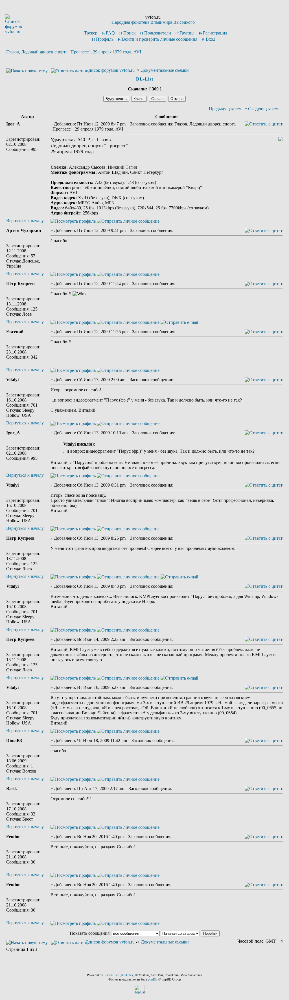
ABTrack (127, 975)
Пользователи (157, 33)
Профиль (104, 39)
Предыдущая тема (226, 108)
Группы (186, 33)
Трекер (90, 33)
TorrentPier (111, 975)
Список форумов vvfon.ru (110, 70)
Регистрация (215, 33)
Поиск (129, 33)
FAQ (110, 33)
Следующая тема (264, 108)
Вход (210, 39)
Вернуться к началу (25, 220)
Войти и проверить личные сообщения (159, 39)
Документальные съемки (165, 70)
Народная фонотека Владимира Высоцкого (153, 22)
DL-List (144, 79)
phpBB (152, 979)
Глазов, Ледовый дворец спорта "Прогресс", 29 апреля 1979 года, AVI (73, 51)
